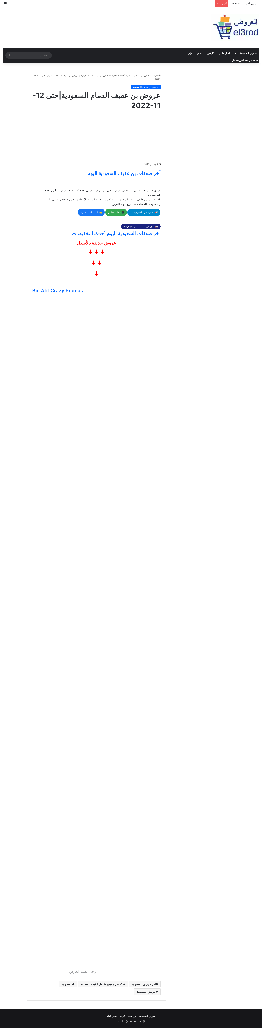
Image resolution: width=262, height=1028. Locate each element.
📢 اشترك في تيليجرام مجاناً (144, 212)
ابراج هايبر (224, 52)
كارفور (210, 52)
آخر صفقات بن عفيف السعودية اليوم (124, 173)
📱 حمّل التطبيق (116, 212)
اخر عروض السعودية (144, 984)
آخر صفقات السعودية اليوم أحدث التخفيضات (116, 233)
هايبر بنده (249, 60)
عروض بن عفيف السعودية (94, 75)
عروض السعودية (248, 52)
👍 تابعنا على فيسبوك (91, 212)
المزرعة (241, 60)
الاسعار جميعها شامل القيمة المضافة (102, 984)
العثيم (256, 60)
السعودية (67, 984)
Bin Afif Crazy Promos (57, 291)
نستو (199, 52)
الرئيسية (154, 75)
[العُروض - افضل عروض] (235, 27)
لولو (190, 52)
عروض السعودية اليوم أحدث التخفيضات (128, 75)
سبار (234, 60)
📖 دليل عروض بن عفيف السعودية (141, 226)
